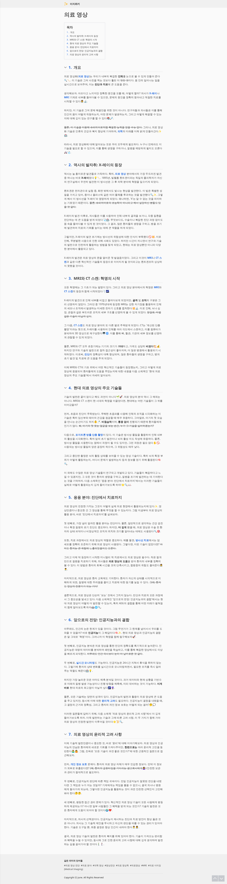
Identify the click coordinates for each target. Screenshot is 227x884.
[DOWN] (221, 878)
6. (70, 619)
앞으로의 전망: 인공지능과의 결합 (85, 50)
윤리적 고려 (108, 700)
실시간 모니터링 (85, 662)
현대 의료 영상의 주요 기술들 (82, 43)
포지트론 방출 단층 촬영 (89, 434)
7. (70, 734)
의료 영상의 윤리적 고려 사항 (82, 54)
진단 (87, 354)
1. (70, 67)
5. (70, 497)
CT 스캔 (68, 291)
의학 (120, 131)
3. (70, 278)
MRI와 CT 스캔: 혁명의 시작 (82, 39)
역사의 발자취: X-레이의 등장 (82, 35)
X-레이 (153, 93)
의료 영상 (83, 76)
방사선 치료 (142, 540)
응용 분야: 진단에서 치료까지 (82, 47)
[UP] (215, 878)
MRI (66, 97)
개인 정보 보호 (79, 764)
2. (70, 164)
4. (70, 387)
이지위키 (75, 4)
